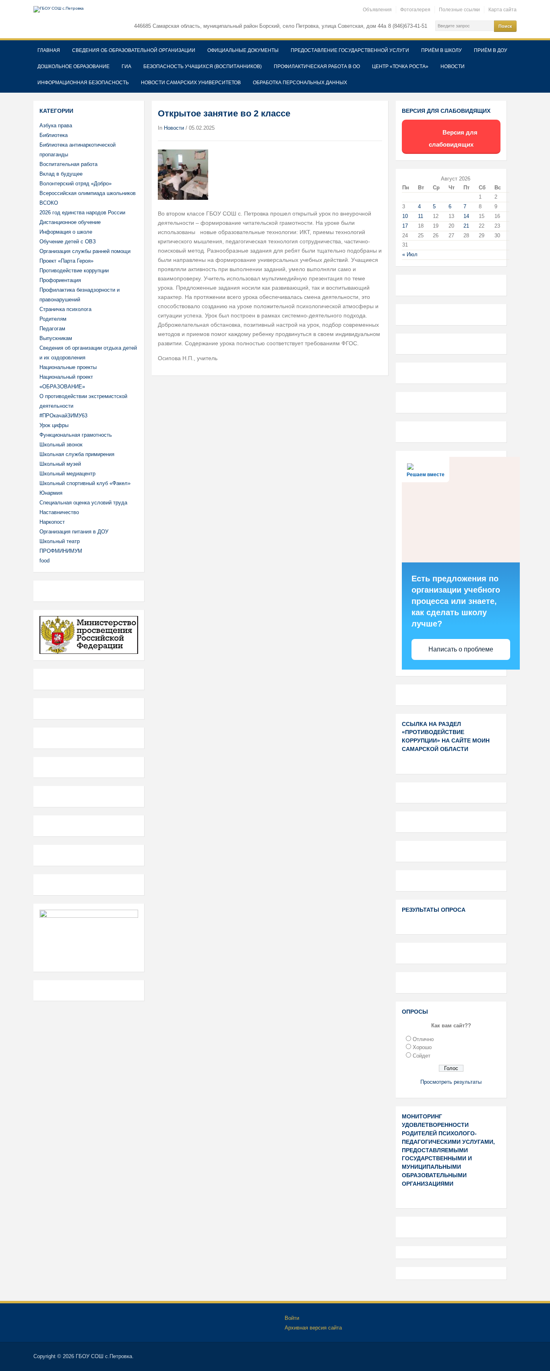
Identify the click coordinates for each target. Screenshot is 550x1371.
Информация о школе (65, 232)
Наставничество (59, 512)
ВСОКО (48, 203)
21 (466, 226)
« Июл (410, 254)
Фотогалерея (415, 9)
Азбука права (55, 125)
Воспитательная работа (68, 164)
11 (420, 216)
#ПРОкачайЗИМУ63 (63, 416)
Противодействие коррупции (74, 271)
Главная (48, 50)
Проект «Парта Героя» (66, 261)
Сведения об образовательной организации (133, 50)
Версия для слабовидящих (453, 138)
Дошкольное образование (73, 66)
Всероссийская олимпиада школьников (87, 193)
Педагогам (52, 329)
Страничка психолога (65, 309)
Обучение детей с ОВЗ (67, 242)
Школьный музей (60, 464)
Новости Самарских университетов (191, 82)
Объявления (377, 9)
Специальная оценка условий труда (83, 503)
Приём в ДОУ (490, 50)
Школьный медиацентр (67, 474)
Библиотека (53, 135)
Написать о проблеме (460, 649)
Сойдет (421, 1056)
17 (405, 226)
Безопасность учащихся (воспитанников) (202, 66)
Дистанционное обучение (70, 222)
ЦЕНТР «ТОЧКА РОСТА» (400, 66)
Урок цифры (53, 425)
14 (466, 216)
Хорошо (422, 1047)
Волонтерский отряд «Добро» (75, 183)
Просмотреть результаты (451, 1082)
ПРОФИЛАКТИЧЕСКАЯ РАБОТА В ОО (317, 66)
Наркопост (52, 522)
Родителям (52, 319)
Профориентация (60, 280)
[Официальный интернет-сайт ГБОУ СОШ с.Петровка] (58, 9)
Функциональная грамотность (75, 435)
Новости (452, 66)
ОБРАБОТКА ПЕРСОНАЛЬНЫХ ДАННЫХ (300, 82)
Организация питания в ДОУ (73, 532)
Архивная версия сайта (313, 1328)
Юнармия (50, 493)
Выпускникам (55, 338)
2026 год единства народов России (82, 212)
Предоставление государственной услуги (350, 50)
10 (405, 216)
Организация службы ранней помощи (84, 251)
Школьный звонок (61, 445)
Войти (292, 1318)
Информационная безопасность (83, 82)
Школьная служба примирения (76, 454)
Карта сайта (502, 9)
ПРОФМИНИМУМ (60, 551)
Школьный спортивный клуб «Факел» (84, 483)
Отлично (423, 1039)
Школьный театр (59, 541)
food (44, 561)
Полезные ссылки (459, 9)
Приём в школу (441, 50)
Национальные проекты (68, 367)
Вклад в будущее (61, 174)
